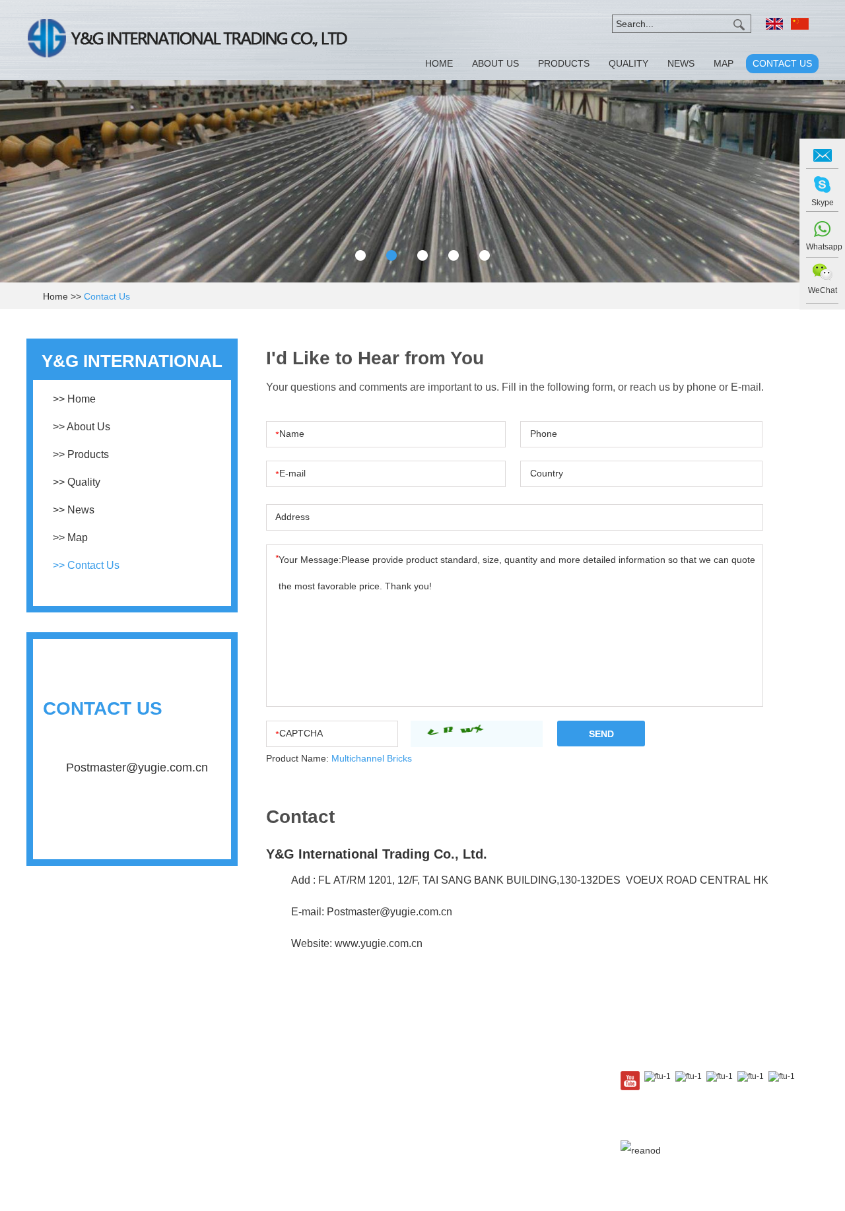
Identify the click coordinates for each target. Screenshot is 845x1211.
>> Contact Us (86, 565)
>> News (73, 509)
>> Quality (76, 482)
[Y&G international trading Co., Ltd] (187, 40)
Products (564, 63)
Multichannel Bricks (371, 758)
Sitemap (722, 1130)
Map (723, 63)
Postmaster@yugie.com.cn (388, 911)
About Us (495, 63)
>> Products (81, 454)
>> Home (74, 399)
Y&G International (132, 831)
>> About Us (81, 426)
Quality (628, 63)
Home (439, 63)
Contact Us (782, 63)
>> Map (70, 537)
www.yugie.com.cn (378, 943)
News (680, 63)
